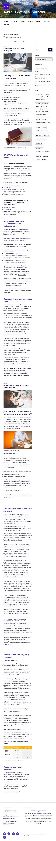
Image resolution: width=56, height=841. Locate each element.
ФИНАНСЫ (14, 21)
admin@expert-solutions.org (11, 811)
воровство (47, 117)
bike (42, 94)
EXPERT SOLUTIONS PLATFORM (24, 11)
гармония (38, 119)
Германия (38, 96)
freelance (47, 94)
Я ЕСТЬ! (30, 21)
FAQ (38, 811)
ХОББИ (38, 21)
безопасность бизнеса (41, 114)
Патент (37, 106)
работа (44, 140)
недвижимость (39, 135)
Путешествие (44, 106)
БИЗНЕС (6, 21)
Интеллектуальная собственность (40, 100)
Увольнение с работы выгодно (13, 49)
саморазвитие (39, 148)
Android (37, 94)
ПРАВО (23, 21)
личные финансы (40, 132)
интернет (38, 127)
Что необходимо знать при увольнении (16, 386)
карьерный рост (39, 130)
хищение (44, 159)
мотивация (48, 132)
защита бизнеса (39, 124)
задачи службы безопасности (43, 122)
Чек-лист (38, 111)
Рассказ (37, 109)
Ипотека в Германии (40, 85)
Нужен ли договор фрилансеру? (42, 74)
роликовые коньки (40, 146)
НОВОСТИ (6, 24)
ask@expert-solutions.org (9, 818)
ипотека (44, 127)
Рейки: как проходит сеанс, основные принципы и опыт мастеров (41, 69)
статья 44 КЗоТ (22, 275)
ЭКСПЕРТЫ (47, 21)
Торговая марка (45, 109)
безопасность (45, 111)
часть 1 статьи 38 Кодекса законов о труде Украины (18, 123)
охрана (44, 138)
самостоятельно (39, 151)
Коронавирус (45, 103)
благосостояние (39, 117)
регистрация (39, 143)
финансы (45, 156)
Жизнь (48, 96)
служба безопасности (41, 154)
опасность (46, 135)
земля (46, 124)
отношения (38, 138)
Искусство (38, 103)
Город (43, 96)
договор (44, 119)
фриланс (38, 159)
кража (46, 130)
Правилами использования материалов (42, 815)
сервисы (47, 151)
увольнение (38, 156)
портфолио (38, 140)
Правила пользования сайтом (38, 810)
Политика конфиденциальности (31, 834)
